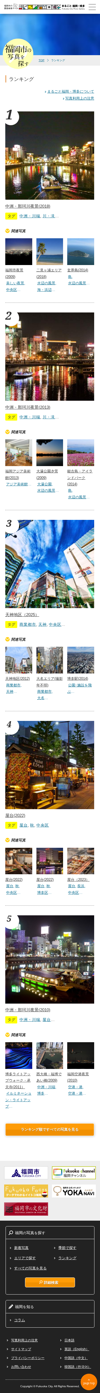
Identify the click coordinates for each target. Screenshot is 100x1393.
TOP (41, 60)
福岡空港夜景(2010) (78, 1077)
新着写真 (21, 1248)
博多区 (42, 893)
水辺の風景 (46, 283)
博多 (40, 1093)
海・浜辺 (44, 290)
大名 (40, 698)
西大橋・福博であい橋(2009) (49, 1077)
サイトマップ (21, 1349)
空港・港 (75, 1087)
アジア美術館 (17, 484)
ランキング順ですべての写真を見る (50, 1129)
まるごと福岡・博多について (70, 91)
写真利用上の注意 (79, 98)
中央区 (11, 290)
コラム (19, 1320)
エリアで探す (25, 1258)
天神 (42, 624)
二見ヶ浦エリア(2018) (49, 273)
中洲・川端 (29, 216)
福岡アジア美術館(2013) (18, 474)
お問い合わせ (21, 1367)
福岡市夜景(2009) (14, 273)
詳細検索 (51, 1282)
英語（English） (76, 1349)
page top (89, 1383)
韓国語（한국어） (77, 1367)
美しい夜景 (15, 283)
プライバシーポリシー (27, 1358)
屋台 (23, 825)
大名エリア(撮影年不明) (49, 682)
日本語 (69, 1340)
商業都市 (27, 624)
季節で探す (67, 1248)
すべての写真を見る (30, 1268)
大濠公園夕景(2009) (47, 474)
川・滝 (48, 216)
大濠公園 (44, 484)
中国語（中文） (76, 1358)
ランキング (67, 1258)
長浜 (80, 886)
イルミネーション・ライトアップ (18, 1099)
